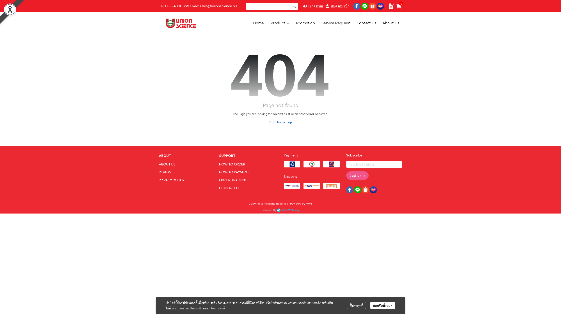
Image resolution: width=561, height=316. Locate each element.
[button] (272, 6)
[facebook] (356, 6)
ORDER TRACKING (233, 180)
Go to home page (281, 122)
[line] (364, 6)
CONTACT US (229, 188)
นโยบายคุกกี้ (217, 308)
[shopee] (372, 6)
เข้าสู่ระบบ (315, 6)
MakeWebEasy (290, 210)
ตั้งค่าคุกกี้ (356, 305)
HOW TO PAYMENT (234, 172)
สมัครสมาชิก (340, 6)
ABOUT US (167, 164)
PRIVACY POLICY (172, 180)
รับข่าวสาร (357, 175)
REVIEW (165, 172)
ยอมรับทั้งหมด (382, 305)
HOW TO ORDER (232, 164)
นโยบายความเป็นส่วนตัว (187, 308)
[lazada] (380, 6)
